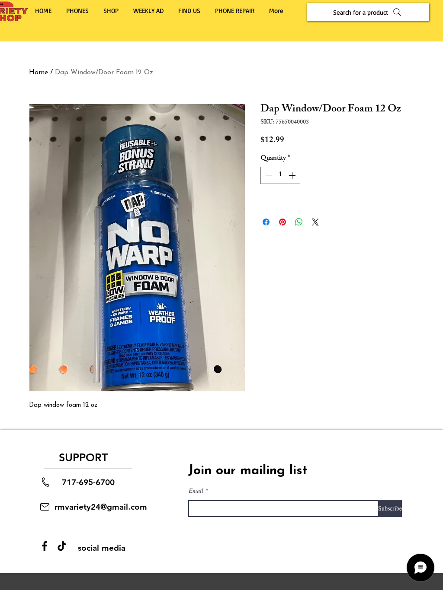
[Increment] (293, 175)
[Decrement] (268, 175)
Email (196, 491)
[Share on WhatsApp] (299, 222)
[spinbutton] (280, 175)
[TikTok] (61, 545)
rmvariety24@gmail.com (101, 507)
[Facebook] (44, 545)
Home (38, 72)
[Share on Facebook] (266, 222)
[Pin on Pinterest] (282, 222)
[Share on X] (315, 222)
